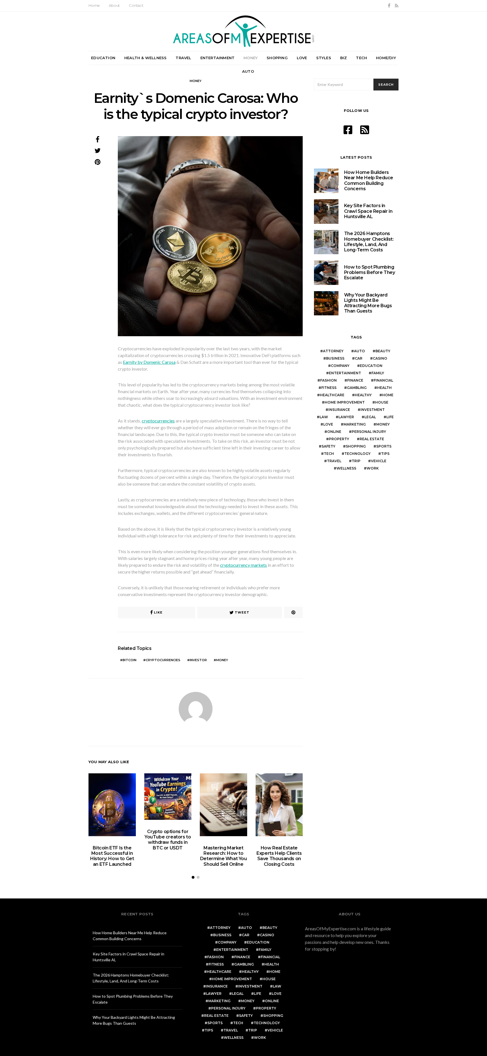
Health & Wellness (145, 58)
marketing (355, 424)
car (358, 358)
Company (340, 366)
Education (103, 58)
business (335, 358)
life (390, 417)
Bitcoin (129, 660)
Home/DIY (386, 58)
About (114, 5)
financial (383, 380)
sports (383, 446)
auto (359, 351)
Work (373, 468)
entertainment (345, 373)
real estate (372, 439)
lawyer (346, 417)
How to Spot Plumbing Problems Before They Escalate (369, 272)
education (371, 366)
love (328, 424)
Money (251, 58)
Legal (370, 417)
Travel (183, 58)
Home (94, 5)
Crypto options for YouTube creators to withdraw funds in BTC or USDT (168, 840)
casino (380, 358)
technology (357, 453)
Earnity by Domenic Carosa (149, 362)
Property (339, 439)
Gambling (357, 388)
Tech (361, 58)
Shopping (277, 58)
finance (355, 380)
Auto (248, 71)
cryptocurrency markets (243, 565)
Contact (136, 5)
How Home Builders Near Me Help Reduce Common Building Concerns (368, 180)
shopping (356, 446)
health (384, 388)
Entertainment (217, 58)
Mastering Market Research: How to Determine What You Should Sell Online (223, 856)
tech (329, 453)
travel (334, 461)
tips (385, 453)
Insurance (339, 410)
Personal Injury (369, 432)
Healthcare (332, 395)
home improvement (345, 402)
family (377, 373)
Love (302, 58)
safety (328, 446)
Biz (343, 58)
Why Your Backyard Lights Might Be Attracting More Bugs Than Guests (368, 303)
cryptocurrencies (158, 420)
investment (372, 410)
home (387, 395)
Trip (356, 461)
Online (334, 432)
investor (198, 660)
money (222, 660)
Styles (323, 58)
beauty (382, 351)
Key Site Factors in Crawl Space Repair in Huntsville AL (368, 211)
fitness (329, 388)
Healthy (363, 395)
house (381, 402)
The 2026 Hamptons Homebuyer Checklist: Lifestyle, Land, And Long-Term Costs (369, 242)
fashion (328, 380)
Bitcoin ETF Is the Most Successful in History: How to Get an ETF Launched (112, 856)
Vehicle (378, 461)
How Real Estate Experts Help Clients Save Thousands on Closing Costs (279, 856)
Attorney (333, 351)
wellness (346, 468)
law (324, 417)
